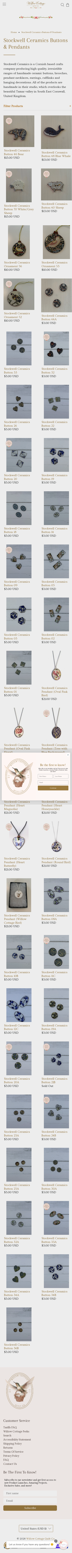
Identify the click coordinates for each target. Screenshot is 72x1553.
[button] (63, 1544)
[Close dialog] (67, 754)
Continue (53, 788)
